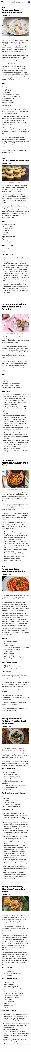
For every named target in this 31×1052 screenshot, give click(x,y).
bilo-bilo (16, 51)
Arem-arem (12, 752)
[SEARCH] (29, 2)
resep (10, 80)
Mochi (3, 346)
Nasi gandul (5, 934)
